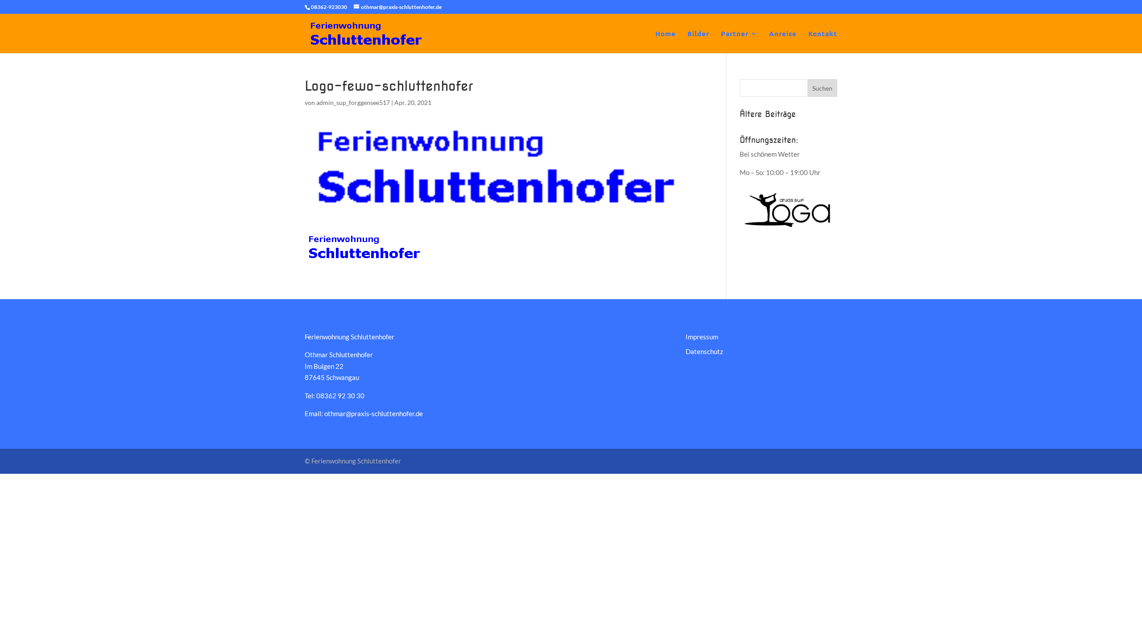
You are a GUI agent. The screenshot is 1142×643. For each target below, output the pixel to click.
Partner (735, 34)
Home (665, 34)
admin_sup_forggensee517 (353, 102)
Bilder (698, 34)
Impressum (702, 337)
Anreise (783, 34)
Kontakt (822, 34)
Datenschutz (704, 351)
